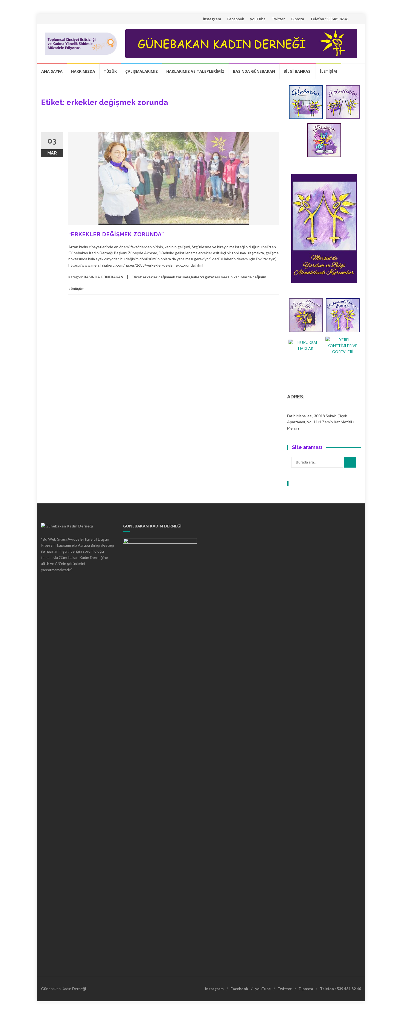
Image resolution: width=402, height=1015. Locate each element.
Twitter (278, 18)
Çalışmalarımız (141, 71)
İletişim (328, 71)
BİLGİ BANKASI (297, 71)
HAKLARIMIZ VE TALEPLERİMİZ (195, 71)
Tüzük (110, 71)
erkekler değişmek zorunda (166, 277)
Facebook (235, 18)
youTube (258, 18)
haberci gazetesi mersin (212, 277)
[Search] (350, 462)
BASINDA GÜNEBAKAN (254, 71)
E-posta (297, 18)
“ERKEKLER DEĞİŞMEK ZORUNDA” (116, 234)
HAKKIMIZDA (83, 71)
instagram (212, 18)
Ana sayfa (52, 71)
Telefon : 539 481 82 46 (329, 18)
